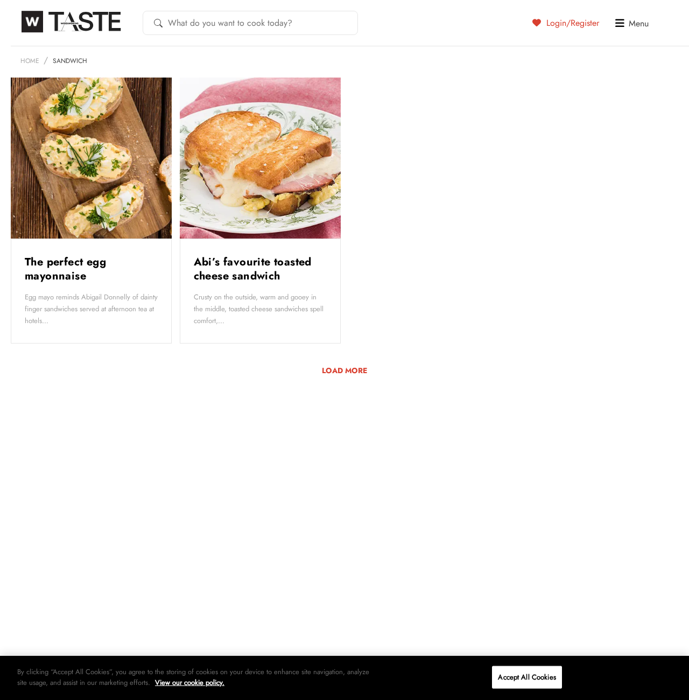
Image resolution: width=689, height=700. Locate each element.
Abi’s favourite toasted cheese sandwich (253, 269)
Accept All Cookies (527, 677)
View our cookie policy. (189, 682)
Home (29, 61)
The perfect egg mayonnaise (65, 269)
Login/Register (571, 22)
